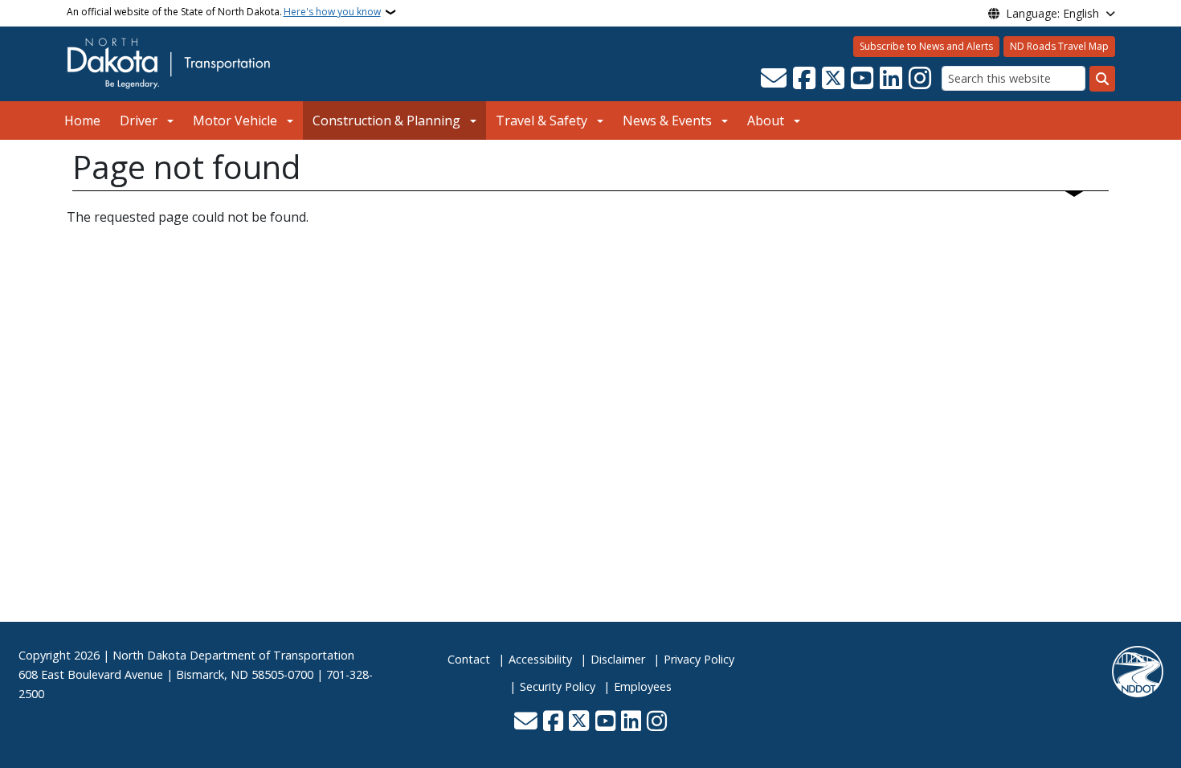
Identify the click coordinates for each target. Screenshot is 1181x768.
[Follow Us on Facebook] (804, 78)
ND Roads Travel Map (1059, 46)
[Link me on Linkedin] (891, 78)
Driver (138, 120)
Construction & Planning (386, 120)
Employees (643, 686)
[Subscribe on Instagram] (920, 78)
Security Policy (557, 686)
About (765, 120)
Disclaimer (617, 659)
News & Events (667, 120)
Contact (468, 659)
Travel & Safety (541, 120)
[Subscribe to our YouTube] (862, 78)
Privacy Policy (699, 659)
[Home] (168, 62)
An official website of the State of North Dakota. (224, 11)
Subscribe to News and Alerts (926, 46)
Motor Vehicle (235, 120)
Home (82, 120)
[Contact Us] (774, 78)
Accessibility (540, 659)
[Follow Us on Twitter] (833, 78)
